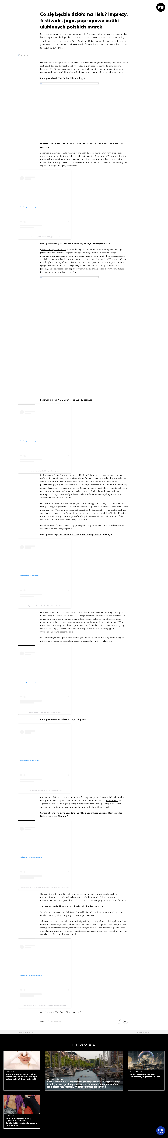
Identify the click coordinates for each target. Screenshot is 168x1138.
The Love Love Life (68, 534)
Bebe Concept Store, (90, 534)
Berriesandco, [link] (115, 812)
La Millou (81, 812)
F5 (32, 1032)
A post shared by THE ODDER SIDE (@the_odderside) (45, 237)
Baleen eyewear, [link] (49, 816)
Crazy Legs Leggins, (97, 812)
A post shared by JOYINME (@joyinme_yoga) (45, 471)
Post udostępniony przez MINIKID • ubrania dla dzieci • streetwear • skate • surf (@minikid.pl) (48, 887)
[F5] (160, 7)
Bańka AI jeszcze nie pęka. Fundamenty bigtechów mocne (145, 1075)
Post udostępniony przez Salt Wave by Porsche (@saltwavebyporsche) (44, 1005)
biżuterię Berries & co (84, 641)
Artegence (145, 1032)
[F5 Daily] (160, 1130)
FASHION (10, 1116)
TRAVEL (42, 1021)
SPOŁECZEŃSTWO (55, 1079)
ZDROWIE (10, 1071)
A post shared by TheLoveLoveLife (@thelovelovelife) (44, 606)
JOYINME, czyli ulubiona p (53, 249)
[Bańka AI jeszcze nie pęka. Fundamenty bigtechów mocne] (146, 1060)
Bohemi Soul (46, 797)
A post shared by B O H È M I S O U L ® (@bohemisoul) (45, 790)
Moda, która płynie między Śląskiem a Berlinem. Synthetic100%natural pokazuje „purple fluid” (21, 1121)
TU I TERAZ (136, 1071)
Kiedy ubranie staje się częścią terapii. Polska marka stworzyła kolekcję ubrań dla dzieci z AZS (21, 1076)
